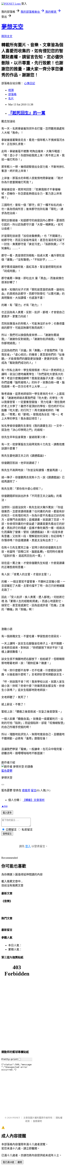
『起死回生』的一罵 (26, 113)
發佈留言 (7, 833)
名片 (11, 98)
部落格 (12, 94)
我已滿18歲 (8, 1162)
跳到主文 (6, 36)
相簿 (11, 90)
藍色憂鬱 (6, 770)
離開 (20, 1162)
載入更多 (7, 812)
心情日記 (29, 83)
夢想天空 (12, 27)
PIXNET (16, 1117)
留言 (33, 790)
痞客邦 (26, 790)
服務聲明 (37, 1121)
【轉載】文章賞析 (34, 800)
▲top (4, 806)
